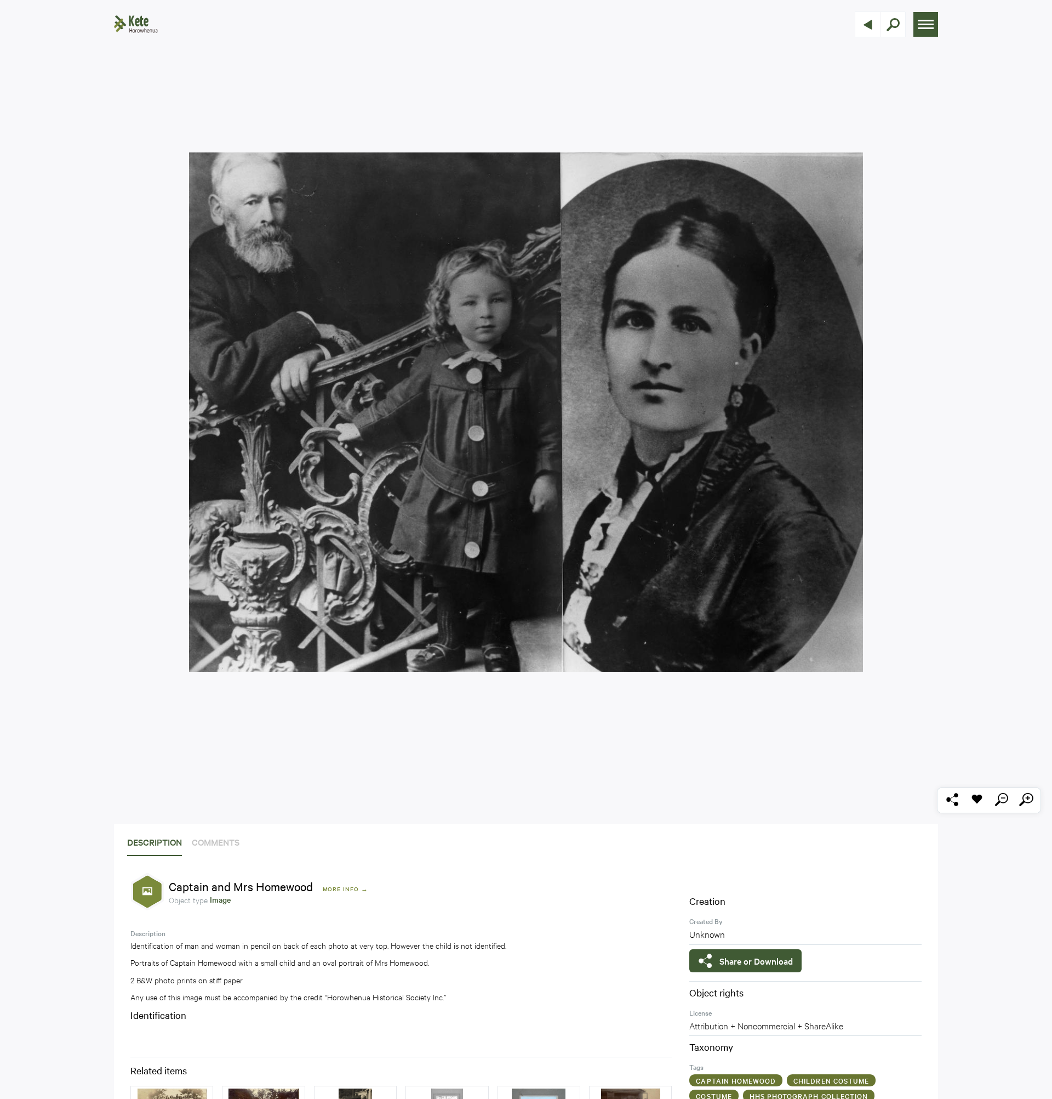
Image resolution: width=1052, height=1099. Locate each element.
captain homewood (736, 1080)
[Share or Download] (952, 800)
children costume (831, 1080)
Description (154, 842)
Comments (215, 842)
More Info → (345, 889)
